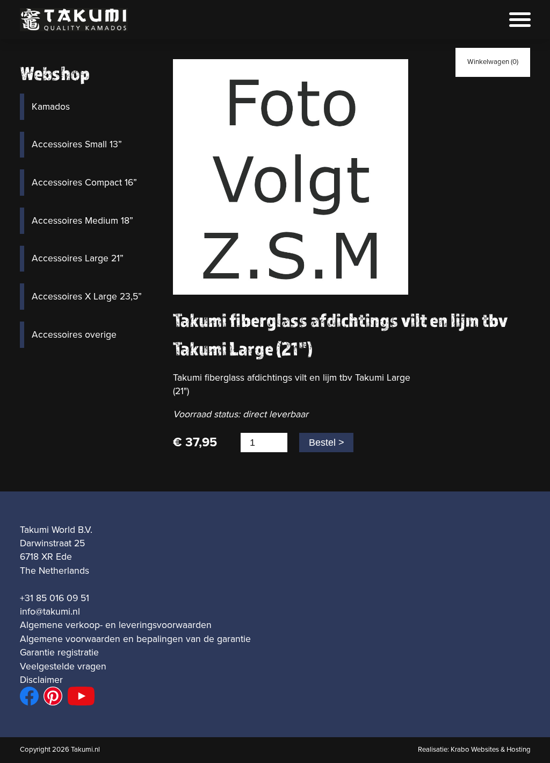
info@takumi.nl (50, 611)
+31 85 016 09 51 (54, 598)
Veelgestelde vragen (63, 666)
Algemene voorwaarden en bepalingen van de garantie (135, 639)
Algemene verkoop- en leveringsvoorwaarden (116, 625)
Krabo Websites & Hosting (491, 749)
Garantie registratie (59, 652)
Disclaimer (41, 680)
